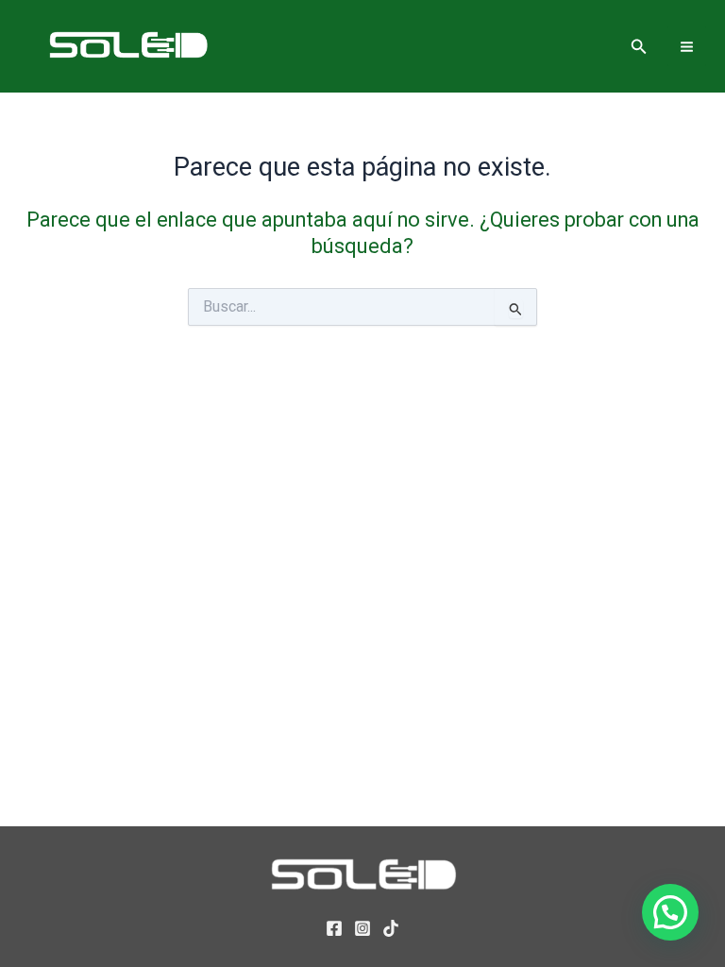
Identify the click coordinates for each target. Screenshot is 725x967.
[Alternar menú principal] (686, 45)
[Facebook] (334, 928)
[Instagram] (362, 928)
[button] (639, 47)
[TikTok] (390, 928)
